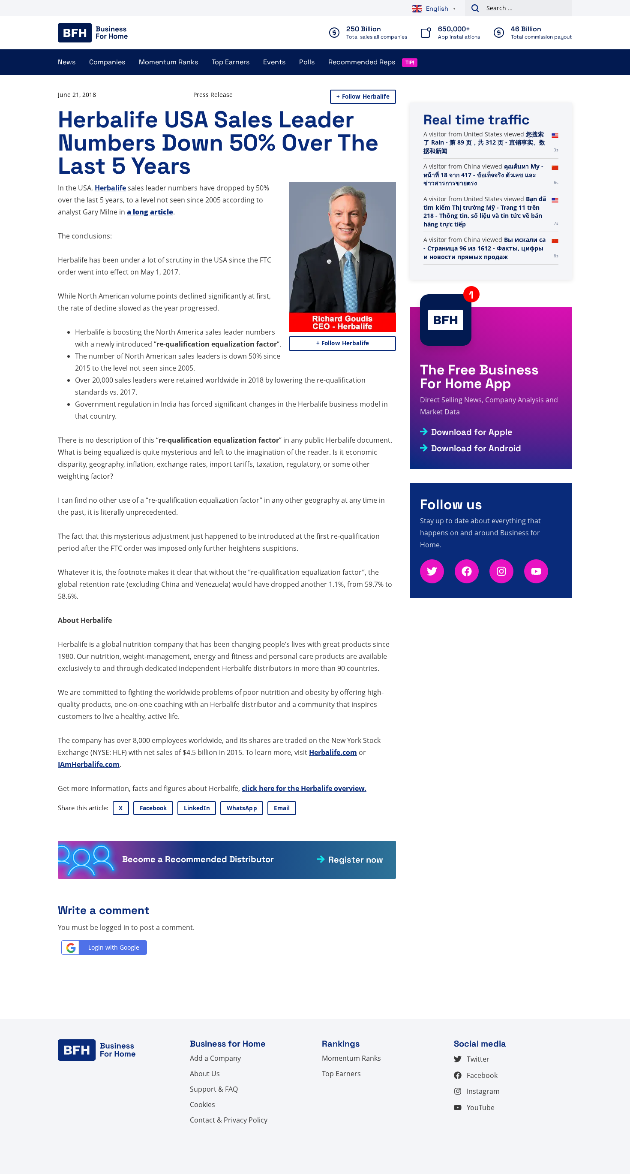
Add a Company (215, 1058)
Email (282, 808)
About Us (205, 1073)
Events (274, 61)
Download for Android (476, 448)
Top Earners (230, 61)
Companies (107, 61)
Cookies (202, 1104)
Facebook (153, 808)
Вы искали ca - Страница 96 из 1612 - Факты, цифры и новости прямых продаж (484, 247)
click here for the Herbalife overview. (304, 788)
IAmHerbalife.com (89, 764)
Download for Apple (472, 432)
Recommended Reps (361, 61)
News (66, 61)
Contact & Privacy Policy (228, 1120)
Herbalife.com (333, 752)
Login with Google (113, 947)
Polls (307, 61)
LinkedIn (197, 808)
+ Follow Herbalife (362, 96)
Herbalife (110, 188)
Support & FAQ (214, 1089)
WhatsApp (242, 808)
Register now (355, 859)
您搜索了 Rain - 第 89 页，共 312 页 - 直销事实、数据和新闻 (484, 142)
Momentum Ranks (168, 61)
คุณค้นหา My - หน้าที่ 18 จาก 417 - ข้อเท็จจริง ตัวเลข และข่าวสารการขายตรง (483, 174)
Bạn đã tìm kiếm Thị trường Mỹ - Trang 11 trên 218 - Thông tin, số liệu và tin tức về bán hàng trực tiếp (484, 211)
